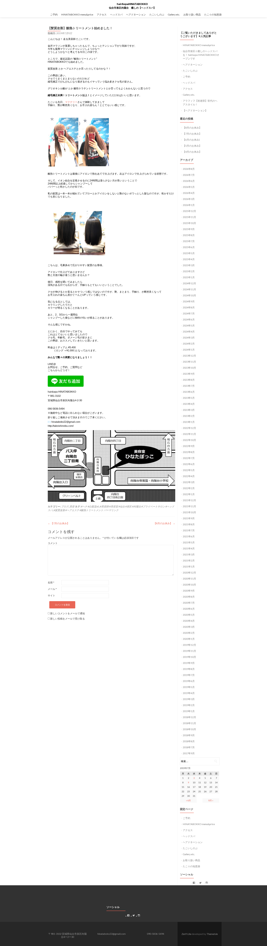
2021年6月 (189, 536)
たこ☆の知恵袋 (213, 14)
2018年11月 (189, 723)
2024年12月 (189, 283)
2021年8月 (189, 524)
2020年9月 (189, 590)
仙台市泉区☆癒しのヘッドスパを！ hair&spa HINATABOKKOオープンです (201, 55)
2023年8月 (189, 379)
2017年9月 (189, 753)
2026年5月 (189, 186)
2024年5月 (189, 325)
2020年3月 (189, 626)
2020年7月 (189, 602)
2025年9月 (189, 229)
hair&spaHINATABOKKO (132, 4)
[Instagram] (207, 883)
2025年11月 (189, 217)
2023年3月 (189, 409)
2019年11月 (189, 650)
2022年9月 (189, 445)
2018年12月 (189, 717)
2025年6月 (189, 247)
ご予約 (54, 14)
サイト (51, 595)
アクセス (102, 14)
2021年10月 (189, 512)
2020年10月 (189, 584)
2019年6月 (189, 680)
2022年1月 (189, 494)
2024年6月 (189, 319)
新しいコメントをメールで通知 (67, 613)
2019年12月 (189, 644)
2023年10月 (189, 367)
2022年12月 (189, 427)
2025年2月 (189, 271)
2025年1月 (189, 277)
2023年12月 (189, 355)
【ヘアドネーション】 (195, 110)
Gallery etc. (174, 14)
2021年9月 (189, 518)
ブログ (65, 506)
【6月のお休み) (191, 139)
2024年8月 (189, 307)
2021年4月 (189, 548)
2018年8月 (189, 741)
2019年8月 (189, 668)
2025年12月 (189, 211)
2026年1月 (189, 204)
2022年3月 (189, 482)
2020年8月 (189, 596)
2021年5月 (189, 542)
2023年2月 (189, 415)
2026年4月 (189, 192)
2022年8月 (189, 452)
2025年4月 (189, 259)
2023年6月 (189, 391)
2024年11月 (189, 289)
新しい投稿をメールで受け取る (67, 618)
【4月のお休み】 (192, 151)
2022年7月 (189, 458)
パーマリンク (111, 510)
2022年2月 (189, 488)
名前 (51, 582)
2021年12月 (189, 500)
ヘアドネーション (136, 14)
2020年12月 (189, 572)
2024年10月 (189, 295)
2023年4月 (189, 403)
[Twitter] (200, 883)
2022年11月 (189, 433)
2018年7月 (189, 747)
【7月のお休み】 (58, 523)
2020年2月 (189, 632)
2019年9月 (189, 662)
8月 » (210, 800)
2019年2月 (189, 705)
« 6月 (188, 800)
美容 (72, 506)
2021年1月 (189, 566)
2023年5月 (189, 397)
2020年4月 (189, 620)
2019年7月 (189, 674)
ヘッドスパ (116, 14)
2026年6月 (189, 180)
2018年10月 (189, 729)
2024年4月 (189, 331)
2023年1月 (189, 421)
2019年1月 (189, 711)
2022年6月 (189, 464)
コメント (53, 543)
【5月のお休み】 (192, 145)
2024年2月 (189, 343)
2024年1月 (189, 349)
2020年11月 (189, 578)
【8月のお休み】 (164, 523)
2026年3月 (189, 198)
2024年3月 (189, 337)
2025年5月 (189, 253)
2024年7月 (189, 313)
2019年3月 (189, 699)
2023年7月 (189, 385)
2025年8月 (189, 235)
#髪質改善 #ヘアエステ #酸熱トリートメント (78, 510)
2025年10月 (189, 223)
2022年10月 (189, 439)
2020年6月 (189, 608)
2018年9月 (189, 735)
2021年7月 (189, 530)
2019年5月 (189, 687)
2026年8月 (189, 168)
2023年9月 (189, 373)
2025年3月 (189, 265)
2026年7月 (189, 174)
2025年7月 (189, 241)
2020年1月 (189, 638)
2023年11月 (189, 361)
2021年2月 (189, 560)
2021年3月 (189, 554)
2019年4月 (189, 693)
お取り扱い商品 (192, 14)
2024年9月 (189, 301)
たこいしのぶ (156, 14)
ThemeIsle (212, 933)
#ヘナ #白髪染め (90, 506)
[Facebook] (194, 883)
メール (52, 588)
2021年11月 (189, 506)
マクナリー (71, 102)
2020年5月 (189, 614)
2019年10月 (189, 656)
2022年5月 (189, 470)
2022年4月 (189, 476)
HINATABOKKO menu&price (77, 14)
